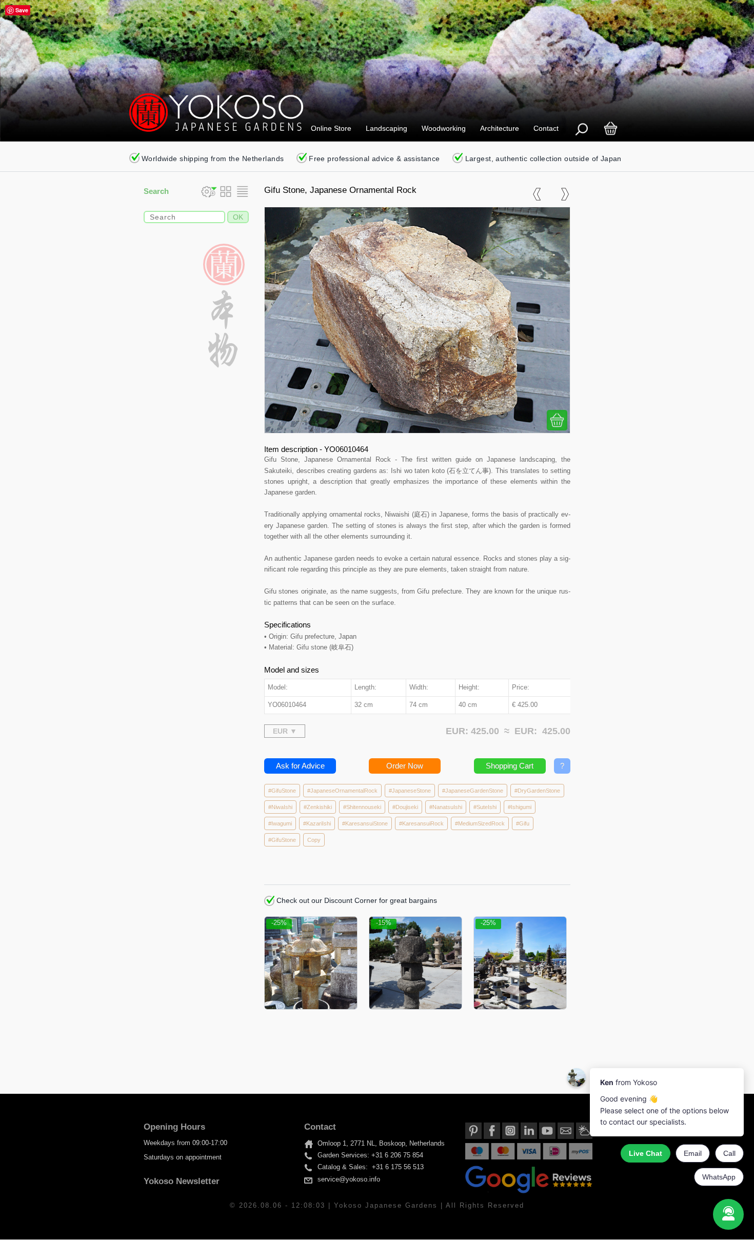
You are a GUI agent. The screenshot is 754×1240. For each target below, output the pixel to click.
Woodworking (444, 128)
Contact (546, 128)
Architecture (499, 128)
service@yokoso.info (349, 1179)
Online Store (331, 128)
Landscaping (386, 128)
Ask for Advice (300, 765)
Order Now (404, 765)
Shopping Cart (509, 765)
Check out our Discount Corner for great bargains (355, 900)
